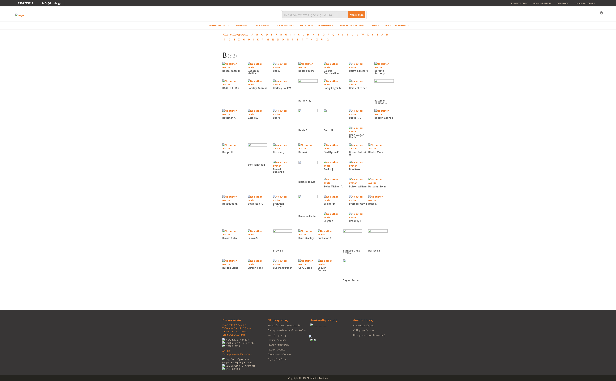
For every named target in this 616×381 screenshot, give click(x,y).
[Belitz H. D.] (358, 112)
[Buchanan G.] (327, 232)
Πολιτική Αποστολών (278, 344)
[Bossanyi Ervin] (378, 180)
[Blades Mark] (378, 146)
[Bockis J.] (333, 163)
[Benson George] (384, 112)
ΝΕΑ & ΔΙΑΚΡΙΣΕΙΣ (542, 3)
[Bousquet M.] (232, 198)
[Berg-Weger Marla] (358, 129)
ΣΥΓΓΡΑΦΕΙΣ (563, 3)
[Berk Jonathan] (257, 152)
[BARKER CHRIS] (232, 82)
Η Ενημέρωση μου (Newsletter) (369, 335)
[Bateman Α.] (232, 112)
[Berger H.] (232, 146)
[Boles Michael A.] (333, 180)
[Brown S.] (257, 232)
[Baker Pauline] (308, 65)
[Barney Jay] (308, 88)
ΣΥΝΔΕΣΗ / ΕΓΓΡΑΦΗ (584, 3)
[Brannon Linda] (308, 204)
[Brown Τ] (282, 238)
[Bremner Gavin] (358, 198)
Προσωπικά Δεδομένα (279, 354)
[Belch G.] (308, 118)
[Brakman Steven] (282, 198)
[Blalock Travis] (308, 170)
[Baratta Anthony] (384, 65)
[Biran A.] (308, 146)
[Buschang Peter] (282, 262)
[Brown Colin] (232, 232)
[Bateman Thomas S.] (384, 88)
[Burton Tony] (257, 262)
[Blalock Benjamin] (282, 163)
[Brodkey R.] (358, 215)
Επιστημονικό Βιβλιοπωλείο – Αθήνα (287, 330)
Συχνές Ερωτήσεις (277, 359)
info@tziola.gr (51, 3)
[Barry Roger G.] (333, 82)
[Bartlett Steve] (358, 82)
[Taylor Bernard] (352, 268)
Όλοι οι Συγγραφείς (235, 34)
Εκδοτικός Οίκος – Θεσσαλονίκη (284, 325)
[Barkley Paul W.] (282, 82)
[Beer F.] (282, 112)
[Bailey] (282, 65)
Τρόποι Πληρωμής (277, 339)
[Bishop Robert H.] (358, 146)
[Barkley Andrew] (257, 82)
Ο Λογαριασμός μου (363, 325)
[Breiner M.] (333, 198)
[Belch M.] (333, 118)
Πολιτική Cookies (276, 349)
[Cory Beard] (308, 262)
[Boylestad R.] (257, 198)
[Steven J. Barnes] (327, 262)
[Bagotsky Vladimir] (257, 65)
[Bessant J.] (282, 146)
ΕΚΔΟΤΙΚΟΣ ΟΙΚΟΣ (519, 3)
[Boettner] (358, 163)
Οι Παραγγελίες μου (363, 330)
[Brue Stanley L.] (308, 232)
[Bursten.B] (378, 238)
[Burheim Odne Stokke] (352, 238)
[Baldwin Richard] (358, 65)
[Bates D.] (257, 112)
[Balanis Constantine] (333, 65)
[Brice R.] (378, 198)
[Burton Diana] (232, 262)
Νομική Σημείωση (277, 335)
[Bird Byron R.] (333, 146)
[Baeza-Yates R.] (232, 65)
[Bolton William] (358, 180)
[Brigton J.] (333, 215)
